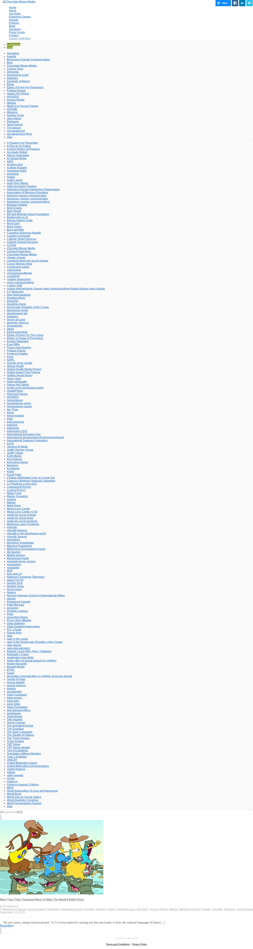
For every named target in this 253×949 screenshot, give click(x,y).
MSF (10, 570)
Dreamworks (14, 325)
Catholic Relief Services (21, 239)
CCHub (11, 245)
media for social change (21, 514)
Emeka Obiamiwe (18, 341)
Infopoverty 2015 (17, 431)
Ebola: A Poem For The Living (25, 335)
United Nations (16, 769)
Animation (13, 53)
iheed (10, 412)
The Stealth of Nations (20, 735)
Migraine (12, 112)
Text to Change (16, 722)
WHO (10, 787)
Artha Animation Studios (21, 186)
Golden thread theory (20, 375)
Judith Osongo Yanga (20, 449)
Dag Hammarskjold (18, 294)
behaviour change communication (27, 198)
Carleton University (18, 235)
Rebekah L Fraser (18, 654)
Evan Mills (13, 344)
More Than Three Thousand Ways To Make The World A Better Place (42, 899)
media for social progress (22, 521)
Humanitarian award (19, 406)
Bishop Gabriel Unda (20, 220)
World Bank (14, 793)
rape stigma (14, 118)
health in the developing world (25, 387)
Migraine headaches (19, 545)
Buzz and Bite (15, 229)
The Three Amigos (18, 738)
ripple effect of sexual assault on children (31, 660)
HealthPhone (15, 390)
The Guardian (15, 728)
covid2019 (13, 276)
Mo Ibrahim (13, 552)
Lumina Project (16, 490)
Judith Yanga (15, 452)
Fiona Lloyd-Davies (19, 347)
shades (11, 688)
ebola (10, 328)
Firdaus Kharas (16, 90)
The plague (14, 127)
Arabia (11, 177)
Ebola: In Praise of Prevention (25, 338)
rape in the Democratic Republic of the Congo (34, 642)
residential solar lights (20, 657)
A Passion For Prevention (22, 142)
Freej (10, 356)
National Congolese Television (25, 576)
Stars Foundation (17, 707)
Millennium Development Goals (26, 549)
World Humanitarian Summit (24, 803)
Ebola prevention (17, 332)
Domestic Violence (18, 81)
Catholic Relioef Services (22, 242)
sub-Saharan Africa (18, 710)
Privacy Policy (139, 944)
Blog (10, 62)
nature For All (15, 580)
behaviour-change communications (28, 201)
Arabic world (14, 180)
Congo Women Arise (19, 263)
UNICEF (12, 759)
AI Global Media (17, 158)
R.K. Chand (14, 629)
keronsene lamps (17, 462)
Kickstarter (13, 468)
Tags (10, 47)
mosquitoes (14, 564)
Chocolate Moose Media (22, 65)
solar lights (13, 704)
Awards (11, 56)
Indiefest (12, 425)
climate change (16, 257)
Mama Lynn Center (18, 508)
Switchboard (14, 716)
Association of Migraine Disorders (27, 192)
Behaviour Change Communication (28, 59)
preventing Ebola (17, 617)
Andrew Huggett (17, 167)
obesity (11, 598)
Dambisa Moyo (16, 297)
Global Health (15, 366)
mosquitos (13, 567)
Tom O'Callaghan (17, 750)
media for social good (20, 518)
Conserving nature (18, 266)
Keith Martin (14, 456)
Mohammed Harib (18, 558)
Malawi (11, 502)
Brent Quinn (14, 226)
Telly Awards (14, 719)
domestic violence (18, 322)
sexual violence (16, 685)
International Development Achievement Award (35, 437)
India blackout (15, 421)
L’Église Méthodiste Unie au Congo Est (31, 477)
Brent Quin (13, 223)
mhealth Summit (17, 536)
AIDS (10, 161)
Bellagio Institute (17, 204)
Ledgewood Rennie (19, 487)
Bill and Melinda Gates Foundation (28, 214)
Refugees (13, 121)
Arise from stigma (17, 183)
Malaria (11, 102)
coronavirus (14, 270)
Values (11, 772)
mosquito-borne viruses (21, 561)
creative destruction (19, 279)
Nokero (11, 592)
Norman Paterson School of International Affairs (36, 595)
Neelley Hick (15, 583)
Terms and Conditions (118, 944)
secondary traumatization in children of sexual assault (39, 676)
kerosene (12, 465)
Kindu (10, 471)
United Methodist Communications (28, 766)
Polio (10, 614)
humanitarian (15, 400)
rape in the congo (17, 638)
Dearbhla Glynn (16, 304)
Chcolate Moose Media (21, 248)
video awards (15, 775)
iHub (10, 418)
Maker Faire (14, 493)
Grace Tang (14, 378)
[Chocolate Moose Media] (19, 1)
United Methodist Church (22, 762)
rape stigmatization (18, 648)
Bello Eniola (14, 208)
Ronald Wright (15, 666)
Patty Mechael (15, 604)
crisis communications (20, 282)
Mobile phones (16, 555)
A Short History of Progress (23, 149)
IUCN (10, 443)
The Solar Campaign (19, 731)
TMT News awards (18, 747)
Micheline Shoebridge (20, 542)
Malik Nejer (14, 505)
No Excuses (14, 589)
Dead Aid (12, 301)
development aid (17, 313)
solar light (13, 700)
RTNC (11, 669)
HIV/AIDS (13, 96)
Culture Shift (14, 285)
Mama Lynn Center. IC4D (22, 511)
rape (9, 635)
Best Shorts (14, 211)
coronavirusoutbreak (19, 273)
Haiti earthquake (17, 381)
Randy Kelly (14, 632)
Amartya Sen (15, 164)
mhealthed (13, 539)
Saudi (10, 673)
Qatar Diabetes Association (23, 626)
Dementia (13, 71)
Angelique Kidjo (17, 170)
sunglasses (14, 713)
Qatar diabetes (16, 623)
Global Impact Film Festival (23, 372)
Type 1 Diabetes (17, 756)
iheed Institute (15, 415)
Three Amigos (15, 741)
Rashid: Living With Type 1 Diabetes (29, 651)
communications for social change (27, 260)
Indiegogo (13, 428)
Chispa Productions (19, 251)
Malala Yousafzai (17, 496)
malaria (11, 499)
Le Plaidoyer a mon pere (22, 483)
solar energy (14, 697)
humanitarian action (19, 403)
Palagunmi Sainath (18, 601)
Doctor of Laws (16, 319)
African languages (18, 155)
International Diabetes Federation (27, 440)
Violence (12, 781)
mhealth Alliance (17, 530)
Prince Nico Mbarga (19, 620)
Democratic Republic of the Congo (28, 307)
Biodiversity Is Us (17, 217)
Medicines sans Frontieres (23, 524)
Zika (9, 137)
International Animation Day (24, 434)
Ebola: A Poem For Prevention (25, 87)
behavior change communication (27, 195)
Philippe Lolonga (17, 611)
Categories (13, 44)
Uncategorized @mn (19, 133)
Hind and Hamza (17, 394)
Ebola (10, 84)
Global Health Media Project (24, 369)
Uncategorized (16, 130)
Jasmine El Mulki (17, 446)
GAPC (11, 359)
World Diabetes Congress (22, 800)
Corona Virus (15, 68)
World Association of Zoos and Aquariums (32, 790)
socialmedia (14, 691)
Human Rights (15, 99)
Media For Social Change (22, 106)
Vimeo (11, 778)
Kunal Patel (14, 474)
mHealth (12, 109)
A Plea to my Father (19, 146)
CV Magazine (15, 291)
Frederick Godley (17, 353)
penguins (12, 607)
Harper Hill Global (18, 93)
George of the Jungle (19, 363)
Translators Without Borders (24, 753)
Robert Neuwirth (17, 663)
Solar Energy (15, 124)
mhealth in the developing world (26, 533)
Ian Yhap (12, 409)
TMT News (13, 744)
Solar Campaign (17, 694)
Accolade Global (17, 152)
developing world (17, 310)
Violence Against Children (23, 784)
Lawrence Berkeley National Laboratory (31, 480)
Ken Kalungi (14, 459)
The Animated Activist (20, 725)
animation (13, 173)
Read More (7, 925)
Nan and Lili (14, 573)
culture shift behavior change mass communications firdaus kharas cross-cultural (56, 288)
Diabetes (12, 78)
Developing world (17, 75)
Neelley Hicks (15, 115)
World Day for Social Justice (24, 797)
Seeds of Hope (16, 679)
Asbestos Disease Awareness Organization (33, 189)
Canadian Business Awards (24, 232)
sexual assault (15, 682)
